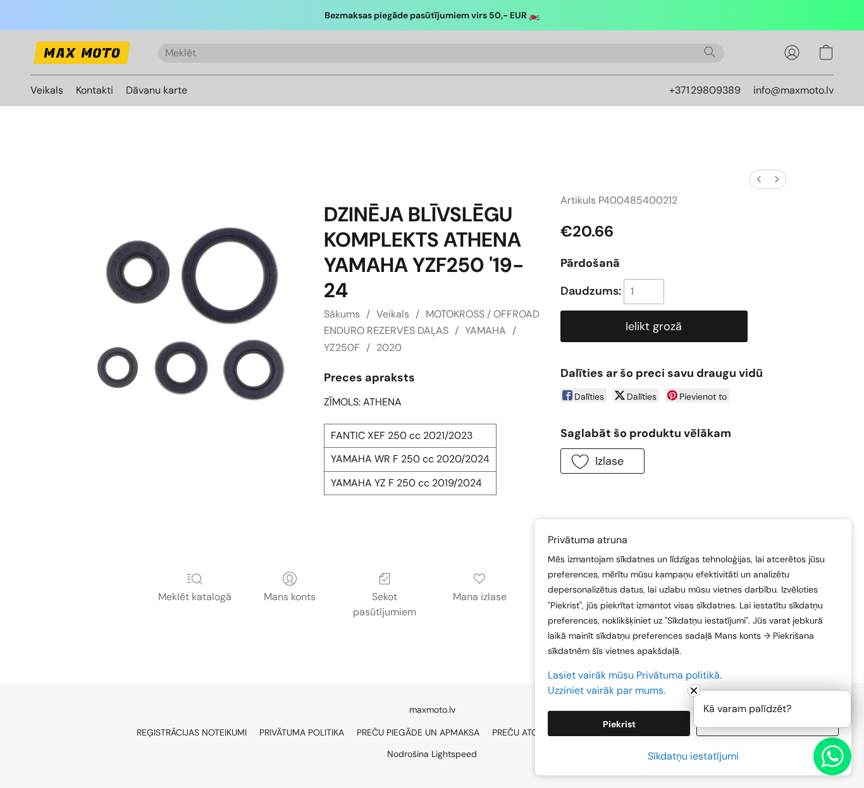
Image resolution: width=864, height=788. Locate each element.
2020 (389, 347)
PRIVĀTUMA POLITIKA (301, 732)
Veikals (46, 90)
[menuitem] (759, 179)
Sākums (342, 314)
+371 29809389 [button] (705, 90)
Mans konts (290, 596)
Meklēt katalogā (194, 596)
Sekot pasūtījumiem (384, 604)
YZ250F (342, 347)
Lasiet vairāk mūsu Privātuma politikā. (635, 675)
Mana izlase (480, 596)
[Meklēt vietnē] (709, 52)
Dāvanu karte (156, 90)
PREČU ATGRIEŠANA (532, 732)
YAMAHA (485, 330)
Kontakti (94, 90)
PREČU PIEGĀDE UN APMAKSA (418, 732)
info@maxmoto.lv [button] (793, 90)
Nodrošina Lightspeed (432, 754)
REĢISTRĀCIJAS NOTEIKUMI (192, 732)
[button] (81, 52)
